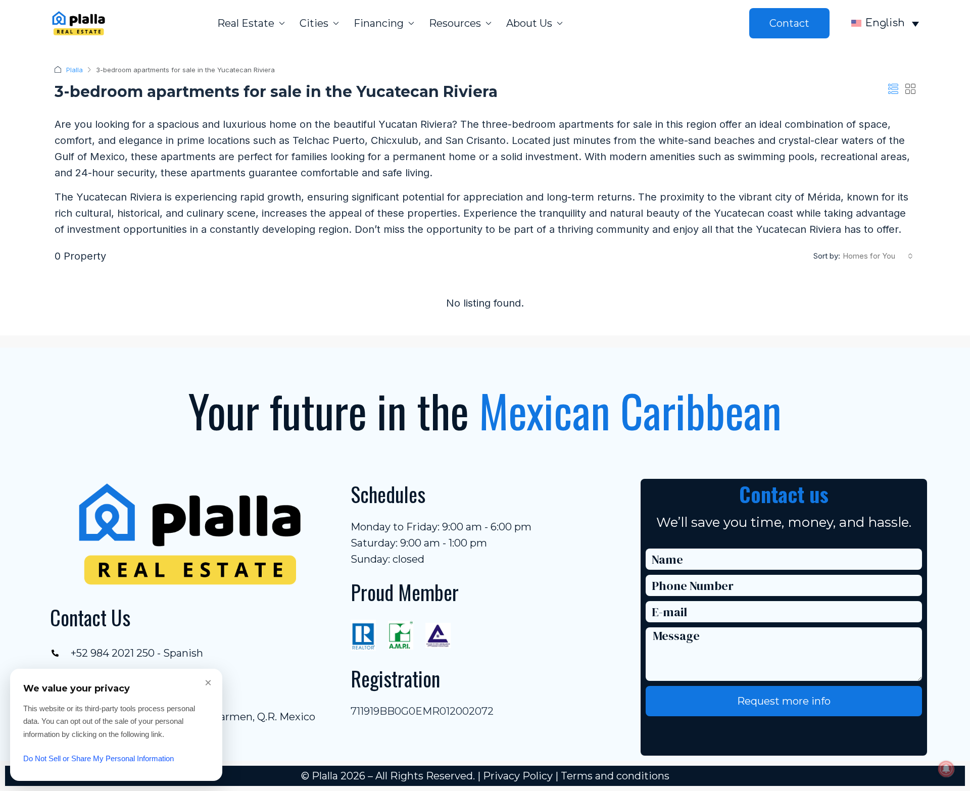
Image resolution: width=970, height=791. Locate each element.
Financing (379, 23)
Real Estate (245, 23)
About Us (529, 23)
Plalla (74, 70)
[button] (893, 89)
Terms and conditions (615, 776)
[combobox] (877, 256)
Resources (455, 23)
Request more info (784, 701)
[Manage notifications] (946, 769)
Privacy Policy (517, 776)
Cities (314, 23)
